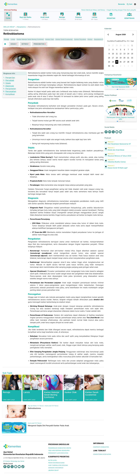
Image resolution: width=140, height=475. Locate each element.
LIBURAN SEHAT (53, 470)
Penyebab (9, 80)
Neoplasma (21, 27)
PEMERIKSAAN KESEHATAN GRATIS (59, 448)
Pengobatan (10, 89)
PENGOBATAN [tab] (40, 44)
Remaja (6, 39)
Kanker (90, 39)
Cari (130, 4)
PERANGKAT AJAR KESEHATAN (58, 453)
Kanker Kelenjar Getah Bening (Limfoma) (30, 39)
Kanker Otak (49, 39)
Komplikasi (10, 94)
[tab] (5, 44)
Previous (4, 387)
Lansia (13, 39)
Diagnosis (9, 86)
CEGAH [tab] (13, 44)
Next (102, 387)
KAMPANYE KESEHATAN (101, 447)
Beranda (121, 4)
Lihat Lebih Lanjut (9, 399)
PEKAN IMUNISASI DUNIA (56, 463)
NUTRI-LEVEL (52, 460)
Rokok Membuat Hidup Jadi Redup (83, 10)
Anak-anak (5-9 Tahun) (51, 406)
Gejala (8, 83)
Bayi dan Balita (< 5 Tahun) (35, 406)
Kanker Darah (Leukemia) (64, 39)
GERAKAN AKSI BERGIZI (55, 468)
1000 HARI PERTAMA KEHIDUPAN (58, 450)
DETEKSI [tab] (25, 44)
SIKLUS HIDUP (9, 27)
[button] (117, 89)
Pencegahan (10, 91)
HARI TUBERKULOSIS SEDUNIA (58, 465)
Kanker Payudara (80, 39)
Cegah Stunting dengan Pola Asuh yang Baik (112, 10)
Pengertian (10, 77)
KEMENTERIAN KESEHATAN (102, 454)
